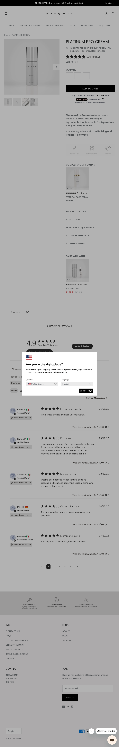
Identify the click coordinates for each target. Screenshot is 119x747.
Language (65, 380)
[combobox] (36, 383)
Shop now (86, 391)
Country (29, 380)
